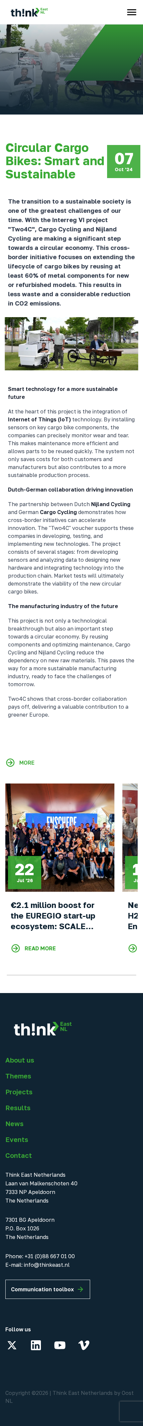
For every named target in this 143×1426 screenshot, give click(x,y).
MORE (27, 762)
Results (18, 1108)
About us (19, 1060)
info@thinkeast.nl (47, 1264)
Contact (18, 1155)
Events (16, 1139)
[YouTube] (60, 1345)
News (14, 1123)
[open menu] (132, 12)
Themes (18, 1076)
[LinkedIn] (36, 1345)
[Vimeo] (83, 1345)
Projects (19, 1092)
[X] (12, 1345)
